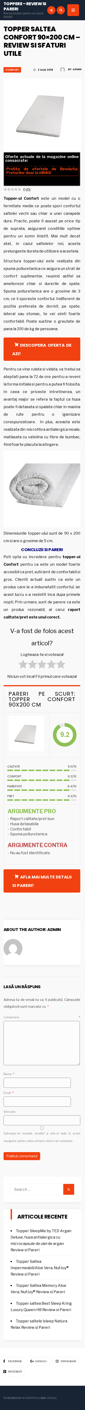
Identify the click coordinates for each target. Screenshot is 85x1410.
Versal (52, 1398)
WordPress (31, 1398)
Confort (12, 70)
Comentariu (42, 1017)
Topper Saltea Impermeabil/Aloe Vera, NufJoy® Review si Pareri (40, 1267)
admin (77, 69)
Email (9, 1093)
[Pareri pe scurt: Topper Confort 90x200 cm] (26, 735)
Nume (9, 1074)
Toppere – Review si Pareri (25, 6)
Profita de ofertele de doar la (41, 171)
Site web (10, 1111)
